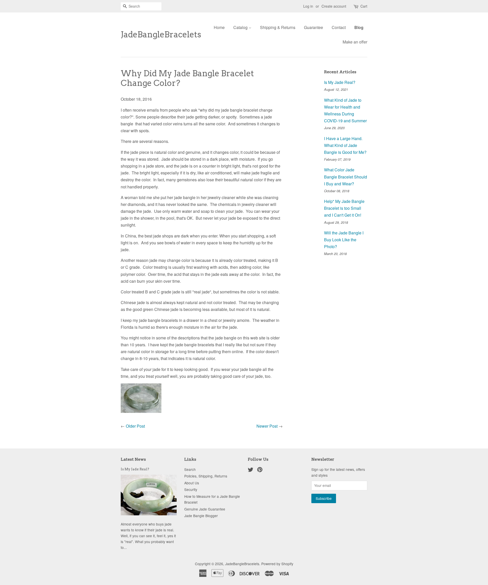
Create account (334, 6)
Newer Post (267, 426)
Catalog (241, 27)
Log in (308, 6)
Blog (358, 27)
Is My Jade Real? (339, 82)
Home (219, 27)
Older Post (135, 426)
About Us (191, 482)
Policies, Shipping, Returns (205, 475)
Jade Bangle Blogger (201, 515)
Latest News (133, 459)
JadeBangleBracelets (161, 34)
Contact (339, 27)
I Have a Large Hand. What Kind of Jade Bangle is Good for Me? (345, 145)
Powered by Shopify (277, 563)
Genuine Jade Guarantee (204, 509)
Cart (363, 6)
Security (190, 489)
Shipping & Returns (277, 27)
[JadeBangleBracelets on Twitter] (250, 470)
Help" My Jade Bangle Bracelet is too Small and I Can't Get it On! (344, 208)
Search (190, 469)
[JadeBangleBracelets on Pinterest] (260, 470)
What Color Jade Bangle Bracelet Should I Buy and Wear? (345, 176)
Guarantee (313, 27)
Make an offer (355, 42)
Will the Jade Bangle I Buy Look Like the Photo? (343, 239)
